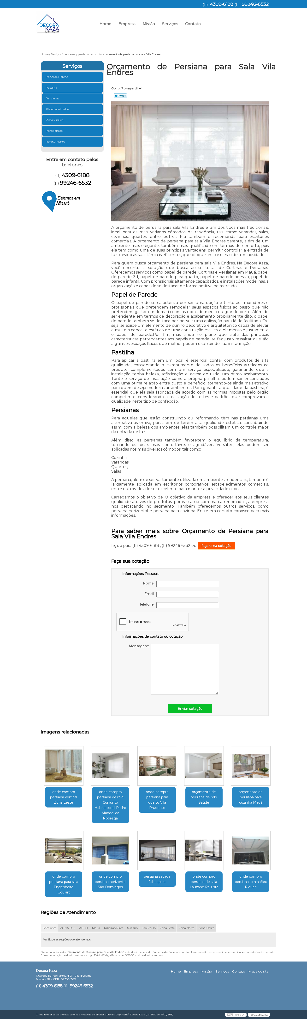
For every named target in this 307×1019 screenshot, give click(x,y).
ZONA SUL (67, 928)
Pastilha (51, 87)
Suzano (132, 928)
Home (105, 24)
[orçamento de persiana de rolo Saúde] (204, 766)
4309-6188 (221, 4)
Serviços (170, 24)
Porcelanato (54, 130)
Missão (149, 24)
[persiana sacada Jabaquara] (157, 850)
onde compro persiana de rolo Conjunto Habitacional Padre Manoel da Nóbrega (110, 805)
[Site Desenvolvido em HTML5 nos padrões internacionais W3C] (236, 1015)
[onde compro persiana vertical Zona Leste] (63, 766)
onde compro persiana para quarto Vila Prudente (157, 800)
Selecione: (49, 928)
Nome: (149, 583)
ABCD (83, 928)
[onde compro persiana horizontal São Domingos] (110, 850)
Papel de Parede (57, 77)
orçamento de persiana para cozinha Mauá (251, 797)
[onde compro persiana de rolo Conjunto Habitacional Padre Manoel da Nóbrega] (110, 766)
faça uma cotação (216, 546)
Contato (193, 24)
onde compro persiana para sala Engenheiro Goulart (63, 884)
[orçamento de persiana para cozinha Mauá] (251, 766)
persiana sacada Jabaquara (157, 879)
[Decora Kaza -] (63, 20)
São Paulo (149, 928)
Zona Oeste (206, 928)
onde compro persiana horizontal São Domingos (110, 881)
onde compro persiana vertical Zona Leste (63, 797)
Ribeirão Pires (113, 928)
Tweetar (120, 95)
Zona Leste (167, 928)
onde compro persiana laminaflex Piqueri (251, 881)
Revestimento (55, 141)
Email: (150, 594)
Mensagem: (140, 646)
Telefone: (147, 604)
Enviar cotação (190, 708)
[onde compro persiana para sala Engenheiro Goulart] (63, 850)
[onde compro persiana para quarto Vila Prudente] (157, 766)
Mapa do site (258, 971)
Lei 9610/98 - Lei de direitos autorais (142, 955)
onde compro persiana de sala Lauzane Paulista (204, 881)
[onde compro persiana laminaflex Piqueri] (251, 850)
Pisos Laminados (57, 109)
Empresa (127, 24)
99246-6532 (255, 4)
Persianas (52, 98)
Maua (96, 928)
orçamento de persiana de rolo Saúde (204, 797)
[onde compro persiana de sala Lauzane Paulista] (204, 850)
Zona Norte (186, 928)
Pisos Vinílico (54, 120)
